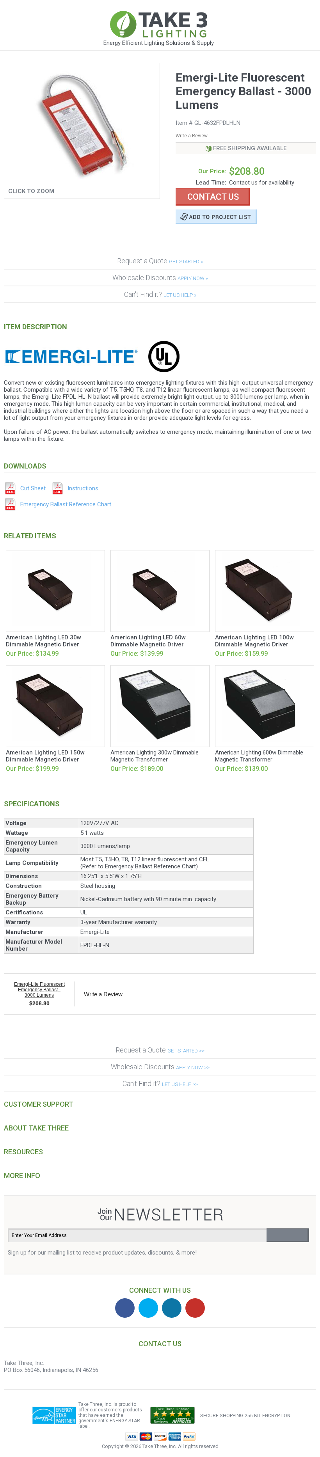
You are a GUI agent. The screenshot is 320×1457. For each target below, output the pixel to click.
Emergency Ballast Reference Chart (65, 504)
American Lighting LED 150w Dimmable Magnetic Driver (45, 756)
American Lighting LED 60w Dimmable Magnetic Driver (148, 641)
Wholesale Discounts (160, 277)
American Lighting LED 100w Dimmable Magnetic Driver (254, 641)
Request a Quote (160, 261)
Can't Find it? (160, 294)
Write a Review (192, 135)
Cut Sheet (33, 488)
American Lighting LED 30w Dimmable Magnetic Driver (43, 641)
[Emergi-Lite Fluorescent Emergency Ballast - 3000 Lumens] (82, 182)
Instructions (83, 488)
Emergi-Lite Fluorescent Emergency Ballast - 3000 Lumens (39, 989)
